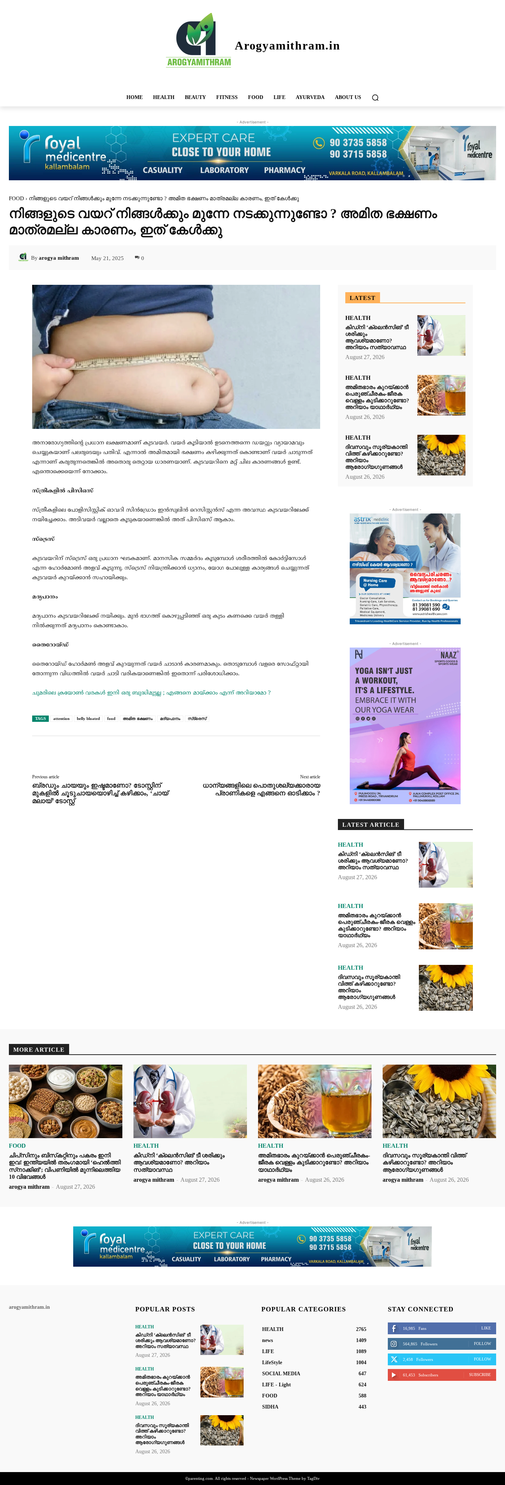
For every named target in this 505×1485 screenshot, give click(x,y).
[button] (375, 97)
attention (61, 718)
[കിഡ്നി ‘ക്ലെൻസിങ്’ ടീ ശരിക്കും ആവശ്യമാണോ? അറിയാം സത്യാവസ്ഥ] (441, 335)
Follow (482, 1343)
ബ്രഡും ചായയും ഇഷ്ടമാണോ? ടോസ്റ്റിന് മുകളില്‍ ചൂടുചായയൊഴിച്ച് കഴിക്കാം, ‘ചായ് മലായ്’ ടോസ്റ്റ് (100, 793)
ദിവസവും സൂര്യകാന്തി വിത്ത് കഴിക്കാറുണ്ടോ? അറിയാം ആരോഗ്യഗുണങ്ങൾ (424, 1162)
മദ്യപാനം (170, 718)
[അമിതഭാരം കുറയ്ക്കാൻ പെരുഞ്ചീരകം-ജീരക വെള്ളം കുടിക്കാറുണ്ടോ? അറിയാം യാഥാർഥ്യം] (441, 395)
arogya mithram (59, 258)
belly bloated (88, 718)
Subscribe (480, 1374)
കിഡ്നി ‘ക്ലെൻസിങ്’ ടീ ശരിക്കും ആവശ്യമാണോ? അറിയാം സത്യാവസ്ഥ (373, 860)
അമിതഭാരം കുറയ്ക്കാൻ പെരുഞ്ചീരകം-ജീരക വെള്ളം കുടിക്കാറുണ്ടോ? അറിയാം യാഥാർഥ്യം (376, 925)
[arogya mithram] (24, 257)
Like (486, 1328)
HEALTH (357, 318)
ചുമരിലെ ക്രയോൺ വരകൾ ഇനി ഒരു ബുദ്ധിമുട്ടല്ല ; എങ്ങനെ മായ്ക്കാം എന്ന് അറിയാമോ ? (151, 693)
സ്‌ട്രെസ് (197, 718)
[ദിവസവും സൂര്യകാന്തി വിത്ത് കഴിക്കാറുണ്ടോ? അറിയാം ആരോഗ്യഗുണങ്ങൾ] (441, 455)
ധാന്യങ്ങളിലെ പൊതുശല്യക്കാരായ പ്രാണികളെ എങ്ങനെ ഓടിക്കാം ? (261, 789)
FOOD (16, 198)
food (111, 718)
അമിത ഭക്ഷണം (138, 718)
